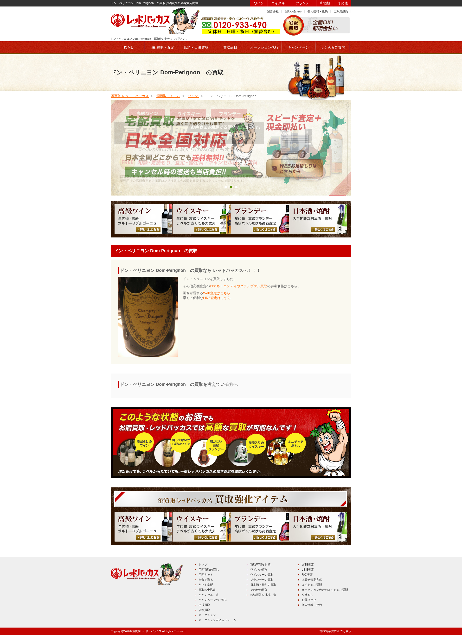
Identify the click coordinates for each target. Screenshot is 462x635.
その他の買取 (259, 589)
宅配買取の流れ (209, 569)
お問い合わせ (293, 11)
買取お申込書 (207, 589)
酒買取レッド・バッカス (146, 631)
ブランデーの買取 (261, 579)
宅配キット (206, 574)
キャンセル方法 (209, 595)
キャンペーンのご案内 (213, 600)
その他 (343, 3)
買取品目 (230, 47)
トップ (203, 564)
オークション (207, 615)
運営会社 (273, 11)
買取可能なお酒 (260, 564)
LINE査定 (308, 569)
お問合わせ (309, 600)
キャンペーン (298, 47)
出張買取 (204, 605)
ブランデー (304, 3)
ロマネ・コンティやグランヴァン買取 (238, 286)
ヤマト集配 (206, 584)
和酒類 (325, 3)
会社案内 (307, 595)
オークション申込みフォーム (217, 620)
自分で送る (206, 579)
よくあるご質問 (312, 584)
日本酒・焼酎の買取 (263, 584)
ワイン (259, 3)
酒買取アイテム (168, 96)
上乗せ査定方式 (312, 579)
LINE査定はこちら (217, 298)
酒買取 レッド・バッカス (130, 96)
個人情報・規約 (318, 11)
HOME (127, 47)
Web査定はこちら (216, 293)
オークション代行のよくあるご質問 (325, 589)
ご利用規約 (341, 11)
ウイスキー (279, 3)
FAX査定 (307, 574)
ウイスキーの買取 (261, 574)
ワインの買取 (259, 569)
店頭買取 (204, 610)
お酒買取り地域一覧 (263, 595)
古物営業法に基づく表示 (335, 631)
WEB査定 (308, 564)
